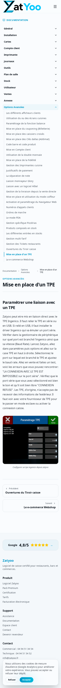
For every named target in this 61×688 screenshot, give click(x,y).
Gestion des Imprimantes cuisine (24, 165)
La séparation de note (18, 175)
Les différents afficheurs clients (23, 113)
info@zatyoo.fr (10, 658)
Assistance (8, 616)
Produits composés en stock (21, 228)
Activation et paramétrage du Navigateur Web (31, 201)
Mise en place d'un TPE (19, 254)
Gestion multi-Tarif (16, 238)
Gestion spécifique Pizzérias (21, 222)
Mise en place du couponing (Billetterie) (28, 128)
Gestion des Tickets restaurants (23, 243)
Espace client (10, 625)
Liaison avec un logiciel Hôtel (22, 186)
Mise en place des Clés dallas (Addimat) (27, 139)
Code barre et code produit (21, 144)
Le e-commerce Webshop (20, 259)
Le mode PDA (13, 217)
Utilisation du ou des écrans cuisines (26, 118)
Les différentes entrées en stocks (24, 233)
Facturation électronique (16, 601)
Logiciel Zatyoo (11, 583)
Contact (7, 629)
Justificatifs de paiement (19, 170)
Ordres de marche (16, 212)
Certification (9, 592)
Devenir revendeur (13, 634)
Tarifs (6, 597)
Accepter (26, 679)
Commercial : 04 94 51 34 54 (18, 648)
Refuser (12, 679)
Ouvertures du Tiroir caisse (21, 249)
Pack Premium (10, 588)
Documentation (17, 20)
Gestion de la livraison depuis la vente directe (31, 191)
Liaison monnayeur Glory (19, 181)
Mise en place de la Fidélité (21, 160)
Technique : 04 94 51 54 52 (17, 653)
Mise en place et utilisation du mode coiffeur (30, 196)
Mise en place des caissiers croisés (25, 133)
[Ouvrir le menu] (55, 6)
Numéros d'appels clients (20, 207)
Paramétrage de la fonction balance (25, 123)
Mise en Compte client (18, 149)
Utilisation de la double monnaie (24, 154)
